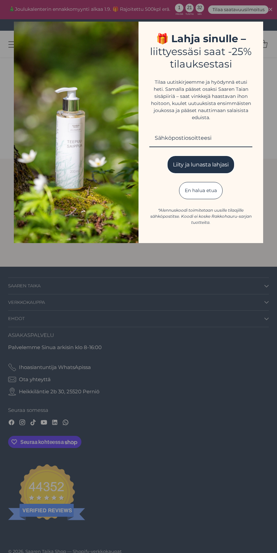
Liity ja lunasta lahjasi (201, 164)
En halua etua (201, 190)
